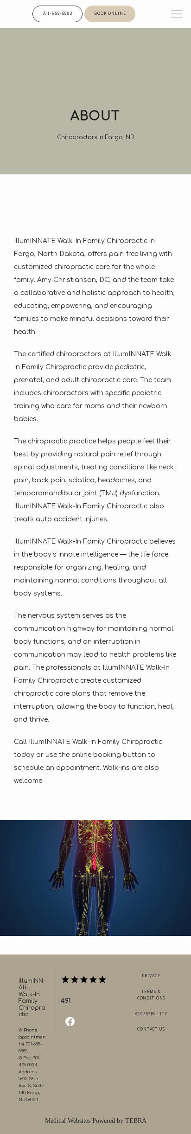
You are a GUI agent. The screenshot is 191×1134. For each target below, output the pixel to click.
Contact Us (151, 1029)
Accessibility (151, 1014)
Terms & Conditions (151, 995)
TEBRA (135, 1120)
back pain (48, 480)
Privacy (151, 976)
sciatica (82, 480)
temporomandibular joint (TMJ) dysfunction (86, 493)
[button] (177, 15)
